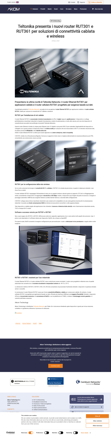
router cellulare (27, 323)
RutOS (35, 323)
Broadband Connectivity (40, 402)
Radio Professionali (39, 406)
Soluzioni (35, 9)
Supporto (82, 2)
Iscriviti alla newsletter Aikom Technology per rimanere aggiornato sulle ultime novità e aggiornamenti (87, 399)
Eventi (56, 9)
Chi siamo (68, 9)
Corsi (61, 9)
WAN (40, 323)
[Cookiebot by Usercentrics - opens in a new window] (10, 433)
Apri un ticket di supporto (82, 407)
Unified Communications (40, 409)
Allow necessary (97, 425)
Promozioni (83, 9)
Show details (84, 432)
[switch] (46, 432)
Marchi (50, 9)
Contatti (73, 2)
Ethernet (18, 323)
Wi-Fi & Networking (55, 21)
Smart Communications (40, 407)
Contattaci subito (55, 366)
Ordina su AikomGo (96, 2)
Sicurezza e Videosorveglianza (42, 404)
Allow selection (97, 421)
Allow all (97, 416)
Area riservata (99, 9)
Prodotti (42, 9)
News (75, 9)
